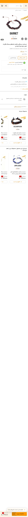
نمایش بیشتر (25, 89)
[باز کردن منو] (25, 6)
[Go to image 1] (2, 39)
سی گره (22, 51)
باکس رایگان (22, 58)
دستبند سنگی (18, 10)
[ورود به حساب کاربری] (6, 5)
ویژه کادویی (13, 58)
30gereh (25, 10)
